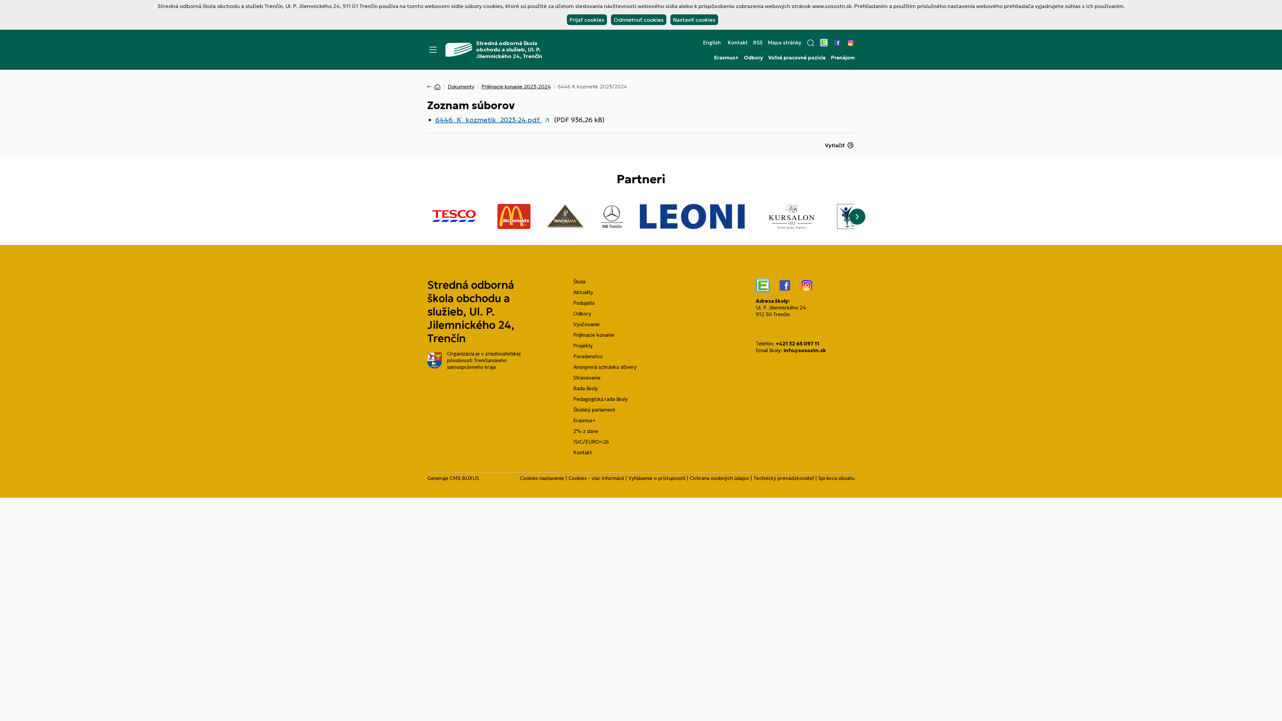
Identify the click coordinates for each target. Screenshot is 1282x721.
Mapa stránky (784, 43)
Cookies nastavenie (542, 478)
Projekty (583, 345)
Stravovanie (587, 378)
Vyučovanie (586, 324)
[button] (810, 43)
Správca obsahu (836, 478)
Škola (579, 281)
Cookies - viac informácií (596, 478)
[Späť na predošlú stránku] (430, 86)
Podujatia (584, 303)
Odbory (753, 58)
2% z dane (585, 431)
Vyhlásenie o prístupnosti (656, 478)
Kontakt (738, 43)
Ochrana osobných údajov (719, 478)
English (712, 43)
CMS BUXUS (464, 478)
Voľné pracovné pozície (797, 58)
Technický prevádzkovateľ (784, 478)
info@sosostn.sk (805, 350)
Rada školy (585, 388)
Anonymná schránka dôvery (605, 367)
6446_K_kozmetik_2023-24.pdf (488, 119)
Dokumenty (461, 86)
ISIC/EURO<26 (591, 442)
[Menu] (433, 49)
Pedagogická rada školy (600, 399)
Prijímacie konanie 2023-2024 (516, 86)
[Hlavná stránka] (437, 86)
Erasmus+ (726, 58)
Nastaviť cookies (694, 19)
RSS (758, 43)
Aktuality (583, 292)
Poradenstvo (588, 356)
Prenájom (843, 58)
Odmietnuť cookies (639, 19)
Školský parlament (594, 410)
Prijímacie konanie (593, 335)
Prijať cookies (587, 19)
